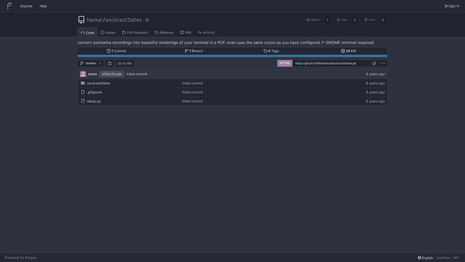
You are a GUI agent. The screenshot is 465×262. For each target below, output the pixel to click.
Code (90, 33)
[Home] (9, 6)
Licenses (443, 257)
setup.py (94, 101)
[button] (109, 63)
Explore (26, 6)
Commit (118, 51)
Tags (273, 51)
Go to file (125, 63)
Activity (209, 32)
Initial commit (136, 74)
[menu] (383, 63)
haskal (94, 19)
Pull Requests (137, 32)
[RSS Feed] (147, 20)
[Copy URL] (374, 63)
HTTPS (285, 63)
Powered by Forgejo (21, 257)
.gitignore (94, 92)
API (456, 257)
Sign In (454, 6)
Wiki (188, 32)
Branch (196, 51)
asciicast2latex (124, 19)
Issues (111, 32)
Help (43, 6)
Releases (167, 32)
